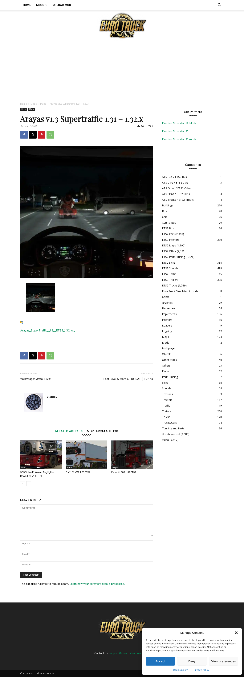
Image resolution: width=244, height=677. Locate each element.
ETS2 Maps (169, 245)
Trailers (166, 411)
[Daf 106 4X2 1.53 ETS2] (86, 454)
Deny (192, 661)
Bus (23, 467)
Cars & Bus (169, 222)
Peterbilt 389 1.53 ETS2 (123, 472)
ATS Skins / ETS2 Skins (176, 194)
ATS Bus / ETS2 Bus (174, 177)
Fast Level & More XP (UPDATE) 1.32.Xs (128, 379)
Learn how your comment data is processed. (97, 583)
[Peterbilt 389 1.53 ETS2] (132, 454)
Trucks (166, 417)
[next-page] (28, 483)
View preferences (223, 661)
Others (166, 365)
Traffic (166, 405)
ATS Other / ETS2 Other (176, 188)
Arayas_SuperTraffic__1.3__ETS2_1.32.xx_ (47, 330)
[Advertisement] (122, 69)
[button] (236, 633)
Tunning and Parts (173, 428)
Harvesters (168, 308)
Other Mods (169, 360)
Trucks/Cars (169, 422)
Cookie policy (180, 669)
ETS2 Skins (168, 262)
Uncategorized (171, 434)
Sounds (166, 388)
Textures (167, 394)
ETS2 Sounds (170, 268)
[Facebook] (24, 135)
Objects (167, 354)
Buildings (167, 205)
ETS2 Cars (168, 234)
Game (165, 297)
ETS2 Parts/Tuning (173, 257)
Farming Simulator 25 (175, 131)
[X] (33, 135)
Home (27, 5)
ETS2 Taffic (169, 274)
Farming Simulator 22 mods (179, 139)
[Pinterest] (41, 135)
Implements (169, 314)
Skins (165, 382)
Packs (165, 371)
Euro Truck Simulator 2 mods (180, 291)
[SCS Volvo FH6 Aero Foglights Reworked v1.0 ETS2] (41, 454)
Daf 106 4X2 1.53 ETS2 (78, 472)
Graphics (167, 302)
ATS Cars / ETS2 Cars (175, 182)
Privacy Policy (201, 669)
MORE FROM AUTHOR (102, 431)
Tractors (167, 400)
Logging (167, 331)
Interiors (167, 320)
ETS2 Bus (168, 228)
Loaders (167, 325)
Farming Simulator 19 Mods (179, 123)
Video (165, 440)
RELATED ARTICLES (69, 431)
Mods (40, 5)
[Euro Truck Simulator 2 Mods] (122, 25)
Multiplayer (169, 348)
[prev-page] (22, 483)
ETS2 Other (169, 251)
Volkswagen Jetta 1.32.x (35, 379)
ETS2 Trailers (170, 280)
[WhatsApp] (50, 135)
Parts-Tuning (170, 377)
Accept (160, 661)
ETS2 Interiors (170, 239)
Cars (165, 217)
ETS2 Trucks (169, 285)
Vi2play (52, 397)
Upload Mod (62, 5)
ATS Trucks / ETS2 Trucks (178, 199)
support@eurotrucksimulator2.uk (129, 653)
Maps (43, 103)
